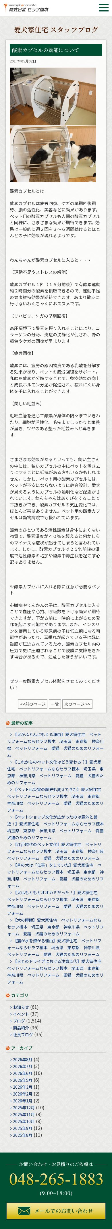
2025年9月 (22, 1128)
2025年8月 (22, 1135)
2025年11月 (24, 1114)
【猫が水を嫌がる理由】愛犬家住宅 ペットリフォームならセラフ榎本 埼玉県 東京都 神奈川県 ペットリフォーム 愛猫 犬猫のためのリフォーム (55, 947)
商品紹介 (21, 1028)
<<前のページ (32, 704)
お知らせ (21, 1007)
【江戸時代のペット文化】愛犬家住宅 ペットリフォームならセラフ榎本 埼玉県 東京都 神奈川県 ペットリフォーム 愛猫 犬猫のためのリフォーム (57, 851)
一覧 (55, 704)
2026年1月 (22, 1101)
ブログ (19, 1021)
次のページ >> (77, 704)
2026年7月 (22, 1066)
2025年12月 (24, 1107)
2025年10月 (24, 1121)
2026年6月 (22, 1073)
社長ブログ (23, 1034)
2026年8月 (22, 1059)
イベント (21, 1014)
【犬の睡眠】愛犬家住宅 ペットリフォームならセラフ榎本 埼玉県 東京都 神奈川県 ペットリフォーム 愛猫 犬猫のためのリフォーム (55, 927)
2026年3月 (22, 1087)
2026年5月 (22, 1080)
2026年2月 (22, 1094)
